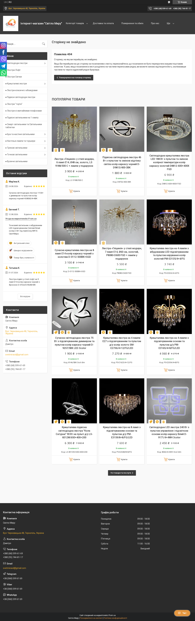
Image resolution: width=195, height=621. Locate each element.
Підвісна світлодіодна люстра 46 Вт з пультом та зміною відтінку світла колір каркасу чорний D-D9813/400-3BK (122, 162)
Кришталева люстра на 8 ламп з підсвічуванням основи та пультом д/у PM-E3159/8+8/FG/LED (122, 432)
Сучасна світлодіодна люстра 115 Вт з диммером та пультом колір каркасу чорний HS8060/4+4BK (26, 195)
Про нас (155, 23)
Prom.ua (112, 615)
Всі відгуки (25, 296)
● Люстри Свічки (13, 76)
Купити (76, 191)
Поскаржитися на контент (91, 618)
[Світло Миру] (10, 23)
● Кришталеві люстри (16, 83)
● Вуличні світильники (16, 161)
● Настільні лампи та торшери (20, 141)
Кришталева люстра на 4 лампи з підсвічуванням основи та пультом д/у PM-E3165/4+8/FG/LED (169, 343)
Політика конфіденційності (115, 618)
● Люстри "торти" (13, 104)
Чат (184, 613)
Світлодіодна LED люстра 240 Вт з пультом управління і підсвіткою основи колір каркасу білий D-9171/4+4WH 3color (169, 432)
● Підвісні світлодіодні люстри (20, 97)
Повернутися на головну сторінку (75, 77)
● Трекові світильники (16, 148)
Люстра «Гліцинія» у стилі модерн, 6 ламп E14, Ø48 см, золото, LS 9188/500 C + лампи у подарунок (74, 162)
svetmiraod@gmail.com (16, 354)
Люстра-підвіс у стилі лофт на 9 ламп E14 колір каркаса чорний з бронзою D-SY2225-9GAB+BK (24, 282)
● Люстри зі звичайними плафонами (23, 110)
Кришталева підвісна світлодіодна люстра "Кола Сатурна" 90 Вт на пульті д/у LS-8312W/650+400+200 (74, 432)
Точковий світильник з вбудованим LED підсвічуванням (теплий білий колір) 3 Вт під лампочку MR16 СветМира (25, 229)
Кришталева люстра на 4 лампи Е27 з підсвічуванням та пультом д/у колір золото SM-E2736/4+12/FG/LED (122, 343)
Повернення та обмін (132, 23)
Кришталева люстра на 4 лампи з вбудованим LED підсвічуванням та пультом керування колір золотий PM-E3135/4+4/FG (169, 253)
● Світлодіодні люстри (16, 63)
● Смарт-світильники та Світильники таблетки (23, 126)
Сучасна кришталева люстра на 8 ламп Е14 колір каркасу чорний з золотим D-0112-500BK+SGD (74, 253)
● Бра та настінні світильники (20, 134)
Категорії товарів (75, 23)
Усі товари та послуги (120, 473)
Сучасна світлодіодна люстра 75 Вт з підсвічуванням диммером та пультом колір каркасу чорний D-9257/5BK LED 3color (74, 343)
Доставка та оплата (103, 23)
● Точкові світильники (16, 154)
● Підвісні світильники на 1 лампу (22, 117)
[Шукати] (43, 44)
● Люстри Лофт (13, 70)
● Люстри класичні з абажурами (21, 90)
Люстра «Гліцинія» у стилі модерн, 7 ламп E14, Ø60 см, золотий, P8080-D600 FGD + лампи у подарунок (122, 253)
